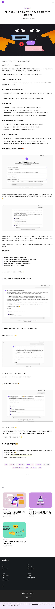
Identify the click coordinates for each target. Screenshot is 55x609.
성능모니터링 (46, 464)
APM (3, 566)
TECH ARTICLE (27, 8)
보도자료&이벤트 (5, 579)
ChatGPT (12, 464)
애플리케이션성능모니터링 (18, 467)
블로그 (3, 586)
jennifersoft (38, 464)
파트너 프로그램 (31, 568)
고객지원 (29, 575)
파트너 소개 (30, 566)
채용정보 (3, 577)
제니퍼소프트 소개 (5, 575)
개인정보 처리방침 (24, 593)
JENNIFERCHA (30, 464)
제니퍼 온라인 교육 (31, 577)
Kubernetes (4, 568)
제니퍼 (27, 467)
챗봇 (40, 467)
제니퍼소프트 (33, 467)
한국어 (27, 597)
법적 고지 (32, 593)
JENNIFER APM (20, 464)
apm (6, 464)
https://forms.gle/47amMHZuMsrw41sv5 (21, 454)
